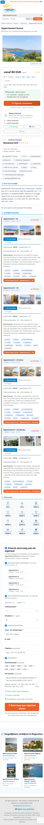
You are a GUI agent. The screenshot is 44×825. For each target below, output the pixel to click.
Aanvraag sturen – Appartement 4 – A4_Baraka (23, 491)
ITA (25, 666)
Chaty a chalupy (26, 817)
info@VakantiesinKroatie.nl (22, 806)
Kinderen (12, 616)
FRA (7, 669)
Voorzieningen (11, 239)
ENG (13, 666)
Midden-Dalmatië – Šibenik (9, 23)
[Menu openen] (3, 2)
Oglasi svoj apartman (25, 809)
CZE (7, 666)
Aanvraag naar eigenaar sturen (23, 707)
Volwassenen (11, 607)
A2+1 (19, 77)
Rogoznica (23, 23)
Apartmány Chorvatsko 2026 (26, 815)
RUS (13, 669)
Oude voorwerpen (8, 819)
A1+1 (33, 77)
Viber (33, 127)
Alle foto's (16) (37, 63)
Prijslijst (9, 242)
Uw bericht (13, 674)
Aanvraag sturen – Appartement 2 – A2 (20, 352)
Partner (17, 819)
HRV (19, 669)
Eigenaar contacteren (23, 103)
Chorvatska (13, 815)
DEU (19, 666)
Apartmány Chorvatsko (26, 819)
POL (25, 669)
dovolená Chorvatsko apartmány (22, 813)
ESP (31, 666)
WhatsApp (14, 127)
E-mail (8, 639)
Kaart (23, 131)
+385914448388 (12, 120)
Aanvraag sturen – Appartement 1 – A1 (20, 280)
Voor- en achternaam (14, 630)
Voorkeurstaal (14, 662)
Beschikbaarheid (25, 239)
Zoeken (38, 19)
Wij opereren (8, 813)
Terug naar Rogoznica (11, 149)
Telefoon (12, 648)
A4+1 (29, 77)
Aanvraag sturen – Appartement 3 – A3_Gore (22, 422)
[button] (22, 141)
